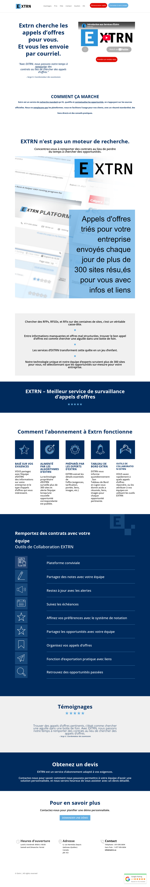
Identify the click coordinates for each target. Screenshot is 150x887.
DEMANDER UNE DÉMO (75, 817)
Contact (69, 6)
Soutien (77, 6)
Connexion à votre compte (118, 5)
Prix (55, 6)
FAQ (61, 6)
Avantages (47, 6)
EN (84, 6)
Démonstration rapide (98, 5)
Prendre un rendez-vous (106, 59)
